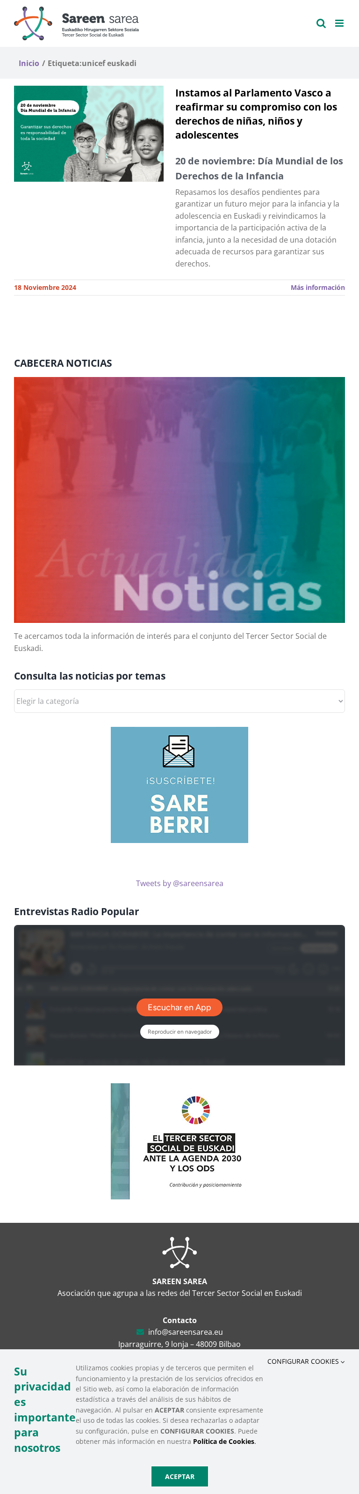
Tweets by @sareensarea (179, 883)
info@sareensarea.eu (185, 1332)
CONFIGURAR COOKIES (304, 1361)
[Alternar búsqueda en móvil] (321, 23)
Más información (318, 287)
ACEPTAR (179, 1476)
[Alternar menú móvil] (340, 23)
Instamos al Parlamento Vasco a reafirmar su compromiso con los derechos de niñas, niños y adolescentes (256, 113)
